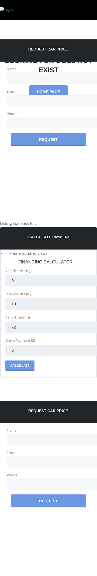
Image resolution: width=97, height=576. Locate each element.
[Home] (6, 9)
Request (48, 139)
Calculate (20, 365)
